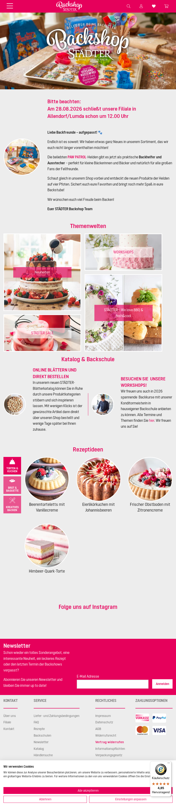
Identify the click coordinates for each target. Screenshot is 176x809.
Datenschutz (104, 722)
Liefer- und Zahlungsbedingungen (57, 716)
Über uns (9, 716)
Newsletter (41, 742)
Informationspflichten (110, 749)
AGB (98, 729)
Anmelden (162, 684)
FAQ (36, 722)
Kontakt (8, 729)
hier (151, 420)
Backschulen (42, 735)
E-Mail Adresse (88, 676)
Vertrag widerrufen (109, 742)
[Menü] (168, 764)
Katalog (39, 749)
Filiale (7, 722)
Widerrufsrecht (105, 735)
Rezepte (39, 729)
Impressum (103, 716)
